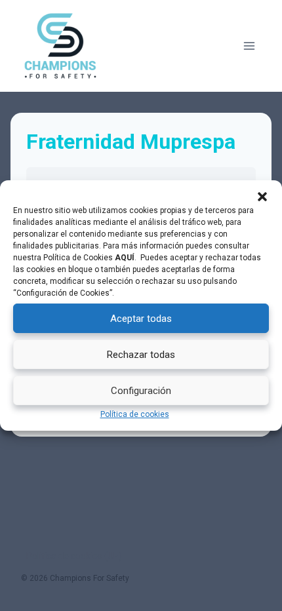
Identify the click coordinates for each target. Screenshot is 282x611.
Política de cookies (134, 414)
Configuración (141, 391)
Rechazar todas (141, 355)
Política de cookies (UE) (74, 556)
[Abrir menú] (249, 45)
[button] (262, 196)
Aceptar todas (141, 319)
